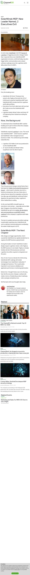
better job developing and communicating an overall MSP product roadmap (14, 212)
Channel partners (6, 320)
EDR (1, 379)
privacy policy (17, 569)
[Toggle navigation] (27, 3)
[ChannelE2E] (7, 3)
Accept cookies (15, 573)
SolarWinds (12, 53)
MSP (2, 16)
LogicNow (15, 131)
